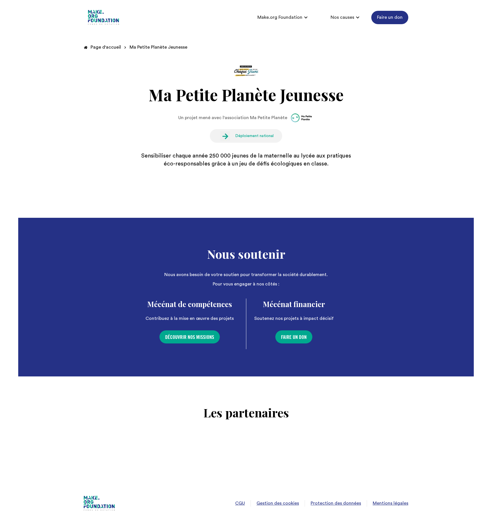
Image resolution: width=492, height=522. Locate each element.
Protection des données (336, 503)
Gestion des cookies (278, 503)
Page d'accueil (106, 47)
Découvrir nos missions (189, 337)
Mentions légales (390, 503)
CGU (240, 503)
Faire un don (390, 17)
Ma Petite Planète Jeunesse (158, 47)
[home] (104, 17)
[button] (283, 17)
